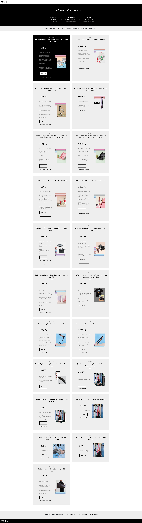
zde (70, 28)
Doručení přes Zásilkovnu (45, 77)
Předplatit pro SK (82, 217)
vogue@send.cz (86, 28)
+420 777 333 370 (93, 28)
